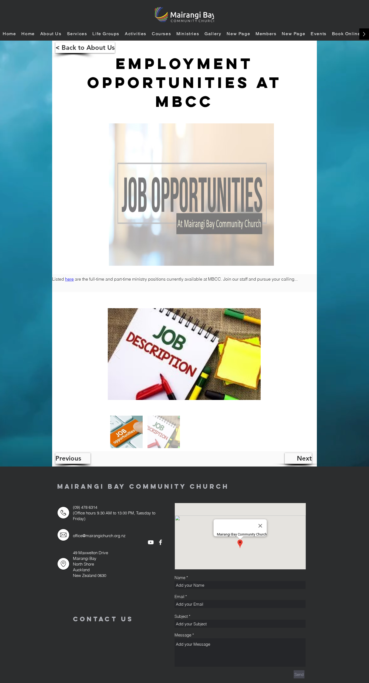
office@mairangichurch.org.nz (99, 535)
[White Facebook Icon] (160, 542)
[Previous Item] (117, 354)
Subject (181, 616)
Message (183, 635)
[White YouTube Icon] (150, 542)
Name (180, 578)
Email (179, 597)
